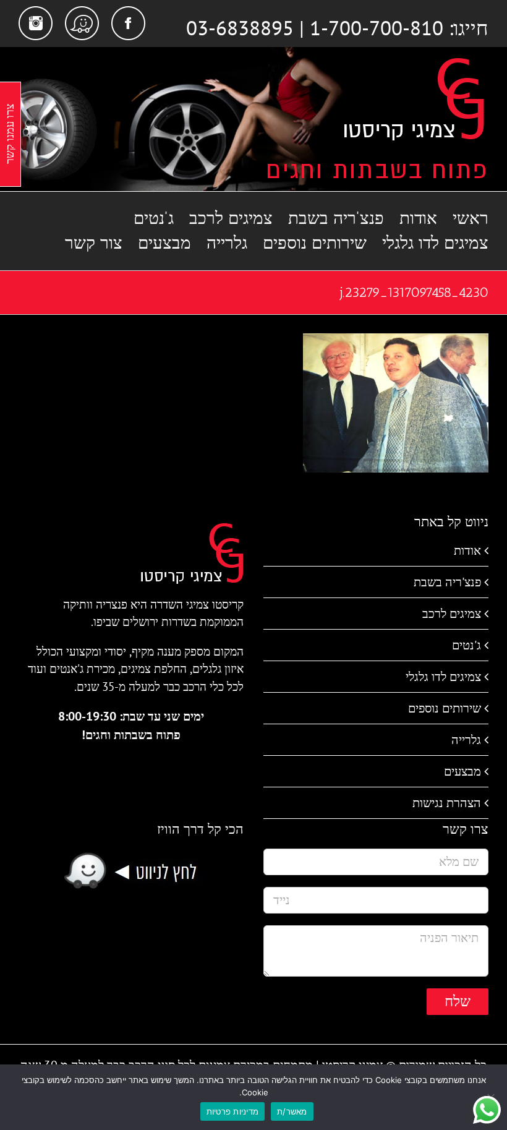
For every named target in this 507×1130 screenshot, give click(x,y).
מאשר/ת (292, 1111)
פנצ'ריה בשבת (447, 582)
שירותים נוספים (444, 708)
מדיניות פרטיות (233, 1111)
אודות (467, 550)
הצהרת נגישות (446, 803)
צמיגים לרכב (451, 614)
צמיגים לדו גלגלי (443, 677)
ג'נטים (466, 645)
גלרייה (466, 740)
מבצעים (462, 771)
